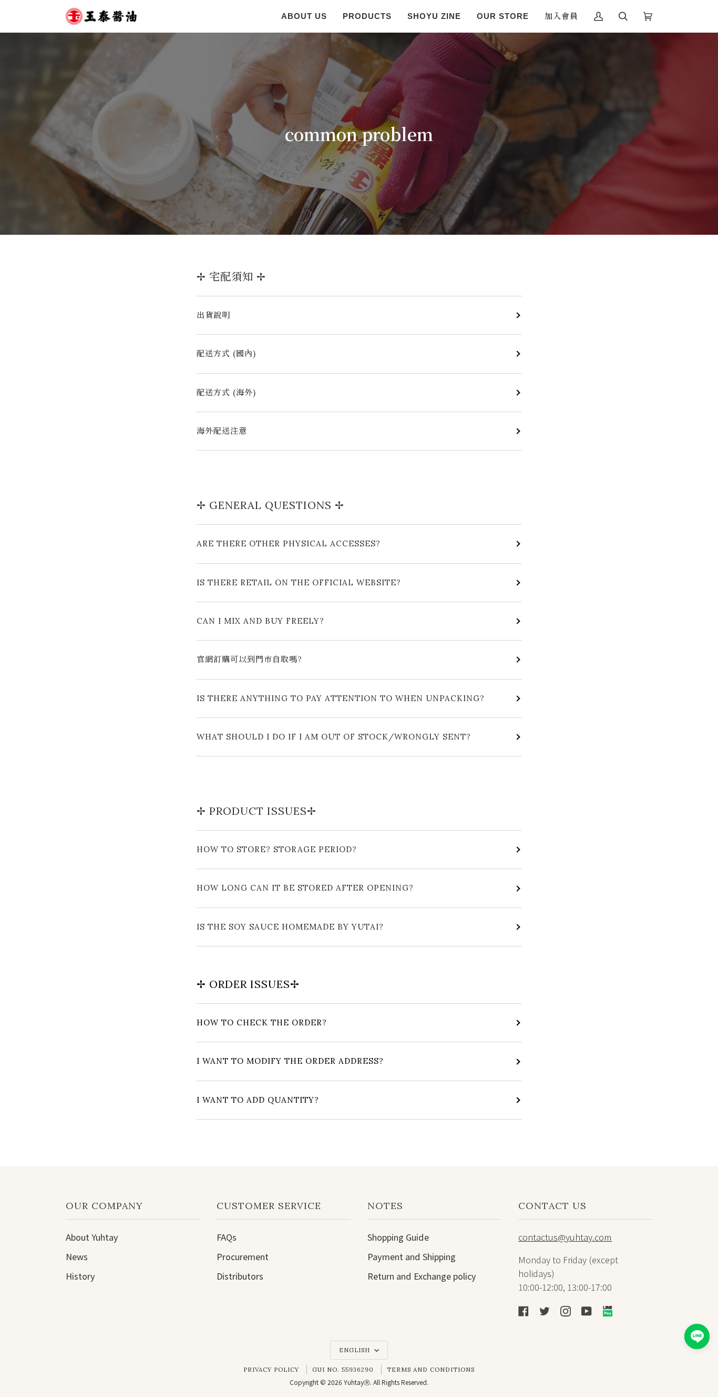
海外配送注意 (222, 431)
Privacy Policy (271, 1369)
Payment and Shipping (411, 1256)
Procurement (243, 1256)
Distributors (240, 1276)
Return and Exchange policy (421, 1276)
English (355, 1350)
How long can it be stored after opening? (305, 888)
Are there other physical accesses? (289, 543)
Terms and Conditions (431, 1369)
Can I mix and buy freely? (260, 621)
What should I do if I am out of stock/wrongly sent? (334, 737)
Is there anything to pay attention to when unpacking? (341, 698)
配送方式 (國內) (226, 353)
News (77, 1256)
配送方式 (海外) (226, 392)
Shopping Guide (398, 1237)
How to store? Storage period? (277, 849)
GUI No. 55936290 (343, 1369)
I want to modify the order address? (290, 1061)
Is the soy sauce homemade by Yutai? (290, 927)
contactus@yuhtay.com (565, 1237)
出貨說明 (213, 315)
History (80, 1276)
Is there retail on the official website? (299, 582)
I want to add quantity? (258, 1100)
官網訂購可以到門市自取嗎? (249, 659)
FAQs (227, 1237)
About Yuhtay (92, 1237)
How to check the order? (262, 1022)
